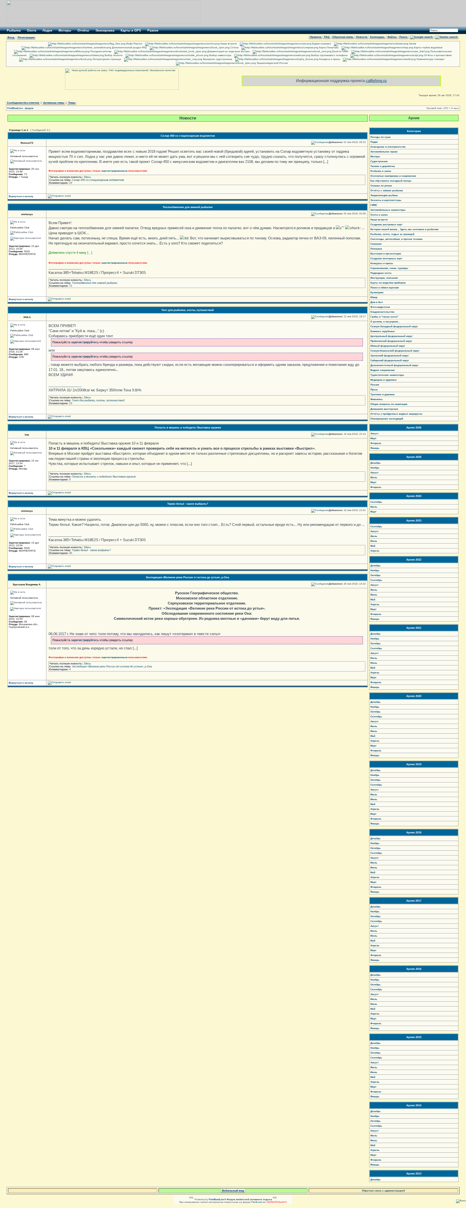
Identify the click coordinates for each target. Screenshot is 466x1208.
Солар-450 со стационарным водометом (188, 135)
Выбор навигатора (219, 55)
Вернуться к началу (21, 196)
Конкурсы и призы (329, 59)
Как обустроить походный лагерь (390, 180)
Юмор (373, 297)
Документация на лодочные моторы (228, 51)
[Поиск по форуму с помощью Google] (421, 37)
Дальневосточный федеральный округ (394, 365)
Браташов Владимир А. (27, 584)
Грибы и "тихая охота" (384, 316)
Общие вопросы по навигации (388, 404)
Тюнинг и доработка (382, 166)
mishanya (27, 214)
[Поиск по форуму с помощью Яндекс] (446, 37)
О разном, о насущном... (385, 321)
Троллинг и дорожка (382, 394)
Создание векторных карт (386, 258)
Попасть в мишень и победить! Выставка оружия (188, 427)
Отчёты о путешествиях (437, 55)
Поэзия (374, 384)
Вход (11, 37)
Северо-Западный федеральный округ (394, 326)
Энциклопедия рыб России (272, 63)
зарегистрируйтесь (85, 342)
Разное (152, 30)
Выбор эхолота (113, 55)
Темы (71, 102)
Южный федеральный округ (387, 345)
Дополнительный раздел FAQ (129, 47)
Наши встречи (228, 43)
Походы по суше (380, 137)
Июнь (373, 541)
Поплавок (376, 248)
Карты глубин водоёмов (427, 47)
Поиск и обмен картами (384, 287)
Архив (412, 43)
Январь (374, 448)
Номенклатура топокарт (430, 59)
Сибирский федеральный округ (389, 360)
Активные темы (53, 102)
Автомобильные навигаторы (388, 210)
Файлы (392, 36)
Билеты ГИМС (340, 51)
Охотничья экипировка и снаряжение (393, 176)
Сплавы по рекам (381, 185)
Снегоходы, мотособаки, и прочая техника (396, 239)
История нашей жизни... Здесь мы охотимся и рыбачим (404, 229)
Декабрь (375, 462)
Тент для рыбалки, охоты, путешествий (187, 310)
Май (372, 546)
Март (373, 438)
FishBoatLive (258, 1202)
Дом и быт (376, 302)
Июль (373, 477)
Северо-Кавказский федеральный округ (394, 350)
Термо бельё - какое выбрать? (187, 503)
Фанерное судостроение (217, 59)
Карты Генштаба (328, 47)
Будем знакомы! (321, 43)
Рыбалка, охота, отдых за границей (392, 234)
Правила (315, 36)
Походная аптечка (100, 51)
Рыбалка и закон (380, 171)
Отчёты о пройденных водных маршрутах (396, 413)
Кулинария (376, 292)
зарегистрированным (114, 170)
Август (374, 433)
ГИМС (373, 205)
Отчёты (83, 30)
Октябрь (375, 575)
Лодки (47, 30)
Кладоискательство (382, 311)
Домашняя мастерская (384, 409)
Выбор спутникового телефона (329, 55)
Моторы (64, 30)
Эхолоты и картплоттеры (385, 200)
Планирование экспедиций (386, 418)
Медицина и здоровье (383, 379)
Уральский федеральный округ (389, 355)
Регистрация (26, 37)
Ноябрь (374, 467)
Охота (31, 30)
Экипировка (104, 30)
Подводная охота (380, 273)
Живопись (376, 399)
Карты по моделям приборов (388, 282)
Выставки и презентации (385, 253)
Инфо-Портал (133, 43)
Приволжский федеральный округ (391, 341)
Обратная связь (342, 36)
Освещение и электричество (388, 146)
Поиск (403, 36)
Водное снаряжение (382, 370)
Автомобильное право (384, 151)
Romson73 (27, 143)
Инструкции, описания (384, 278)
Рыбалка (14, 30)
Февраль (375, 443)
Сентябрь (376, 502)
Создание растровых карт (386, 224)
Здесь (87, 177)
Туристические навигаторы (387, 375)
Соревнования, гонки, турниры (389, 268)
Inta (27, 434)
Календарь (377, 36)
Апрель (374, 550)
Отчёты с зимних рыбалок (386, 190)
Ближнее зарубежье (382, 331)
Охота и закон (379, 214)
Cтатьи (234, 47)
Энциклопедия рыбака (384, 195)
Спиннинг (376, 244)
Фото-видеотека (380, 307)
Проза (374, 389)
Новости (361, 36)
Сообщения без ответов (23, 102)
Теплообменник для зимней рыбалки (188, 207)
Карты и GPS (131, 30)
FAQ (327, 36)
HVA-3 (27, 317)
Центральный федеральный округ (391, 336)
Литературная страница (106, 59)
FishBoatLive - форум (20, 108)
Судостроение (379, 161)
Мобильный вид (233, 1190)
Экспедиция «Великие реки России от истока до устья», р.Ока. (188, 577)
